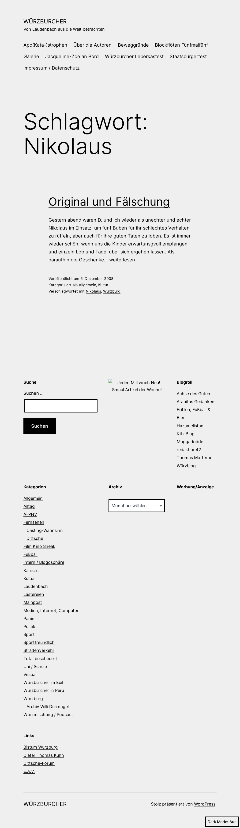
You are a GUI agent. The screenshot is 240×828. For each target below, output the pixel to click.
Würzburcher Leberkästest (134, 56)
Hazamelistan (190, 425)
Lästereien (33, 594)
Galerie (31, 56)
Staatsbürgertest (188, 56)
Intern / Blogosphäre (43, 562)
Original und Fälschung (109, 201)
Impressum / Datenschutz (51, 68)
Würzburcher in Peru (43, 690)
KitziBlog (186, 433)
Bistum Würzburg (40, 747)
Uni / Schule (35, 666)
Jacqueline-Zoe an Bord (72, 56)
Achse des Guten (193, 393)
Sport (29, 634)
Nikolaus (93, 291)
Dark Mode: (218, 821)
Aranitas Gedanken (195, 401)
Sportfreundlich (39, 642)
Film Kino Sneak (39, 546)
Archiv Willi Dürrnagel (47, 706)
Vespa (29, 674)
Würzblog (186, 465)
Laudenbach (35, 586)
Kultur (103, 284)
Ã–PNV (30, 514)
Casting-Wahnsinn (44, 530)
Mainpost (32, 602)
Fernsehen (33, 522)
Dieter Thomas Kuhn (43, 755)
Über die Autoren (92, 45)
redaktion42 (189, 449)
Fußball (30, 554)
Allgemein (87, 284)
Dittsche (34, 538)
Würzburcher (45, 21)
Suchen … (33, 393)
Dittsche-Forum (39, 763)
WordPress (204, 804)
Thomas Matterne (194, 457)
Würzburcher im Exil (43, 682)
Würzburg (111, 291)
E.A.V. (29, 771)
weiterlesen (122, 260)
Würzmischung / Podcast (48, 714)
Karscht (31, 570)
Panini (29, 618)
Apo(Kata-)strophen (45, 45)
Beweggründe (133, 45)
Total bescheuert (40, 658)
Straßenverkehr (38, 650)
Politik (29, 626)
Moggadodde (190, 441)
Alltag (29, 506)
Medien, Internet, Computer (51, 610)
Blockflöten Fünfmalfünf (181, 45)
